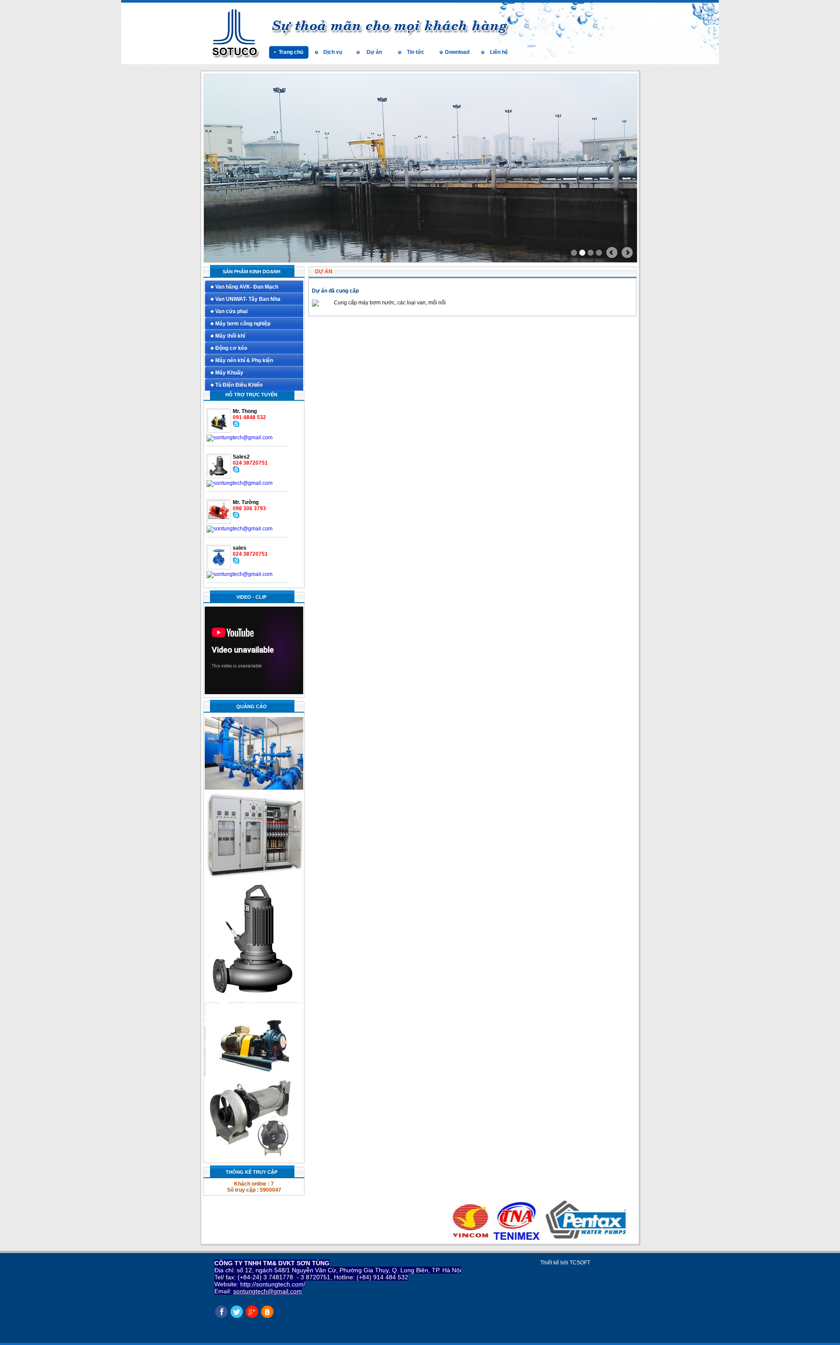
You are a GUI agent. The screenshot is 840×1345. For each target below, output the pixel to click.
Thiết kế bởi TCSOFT (565, 1263)
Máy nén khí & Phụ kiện (244, 360)
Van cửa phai (231, 311)
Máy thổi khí (230, 336)
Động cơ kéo (231, 348)
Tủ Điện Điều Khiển (238, 385)
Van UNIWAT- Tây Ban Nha (247, 299)
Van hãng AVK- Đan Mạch (246, 287)
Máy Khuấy (229, 373)
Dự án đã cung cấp (335, 291)
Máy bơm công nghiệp (242, 324)
